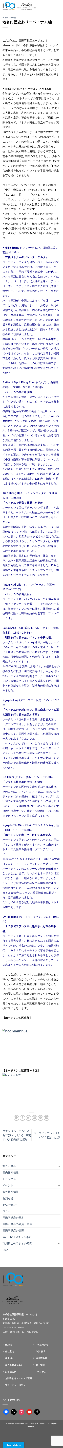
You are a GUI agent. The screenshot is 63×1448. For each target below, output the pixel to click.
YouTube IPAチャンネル (17, 1237)
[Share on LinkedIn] (46, 1118)
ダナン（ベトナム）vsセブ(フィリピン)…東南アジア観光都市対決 (17, 1135)
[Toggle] (59, 1166)
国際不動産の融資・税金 (17, 1224)
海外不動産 (9, 1166)
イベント (8, 1185)
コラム (7, 1211)
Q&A (5, 1250)
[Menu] (58, 6)
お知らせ (8, 1198)
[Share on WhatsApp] (16, 1118)
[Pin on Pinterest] (40, 1118)
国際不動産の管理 (13, 1230)
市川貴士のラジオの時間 (17, 1243)
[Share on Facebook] (22, 1118)
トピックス (9, 1179)
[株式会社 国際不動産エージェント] (22, 6)
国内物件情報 (11, 1172)
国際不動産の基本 (13, 1217)
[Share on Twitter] (28, 1118)
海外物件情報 (11, 1191)
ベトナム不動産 (9, 18)
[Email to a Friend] (34, 1118)
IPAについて (10, 1204)
